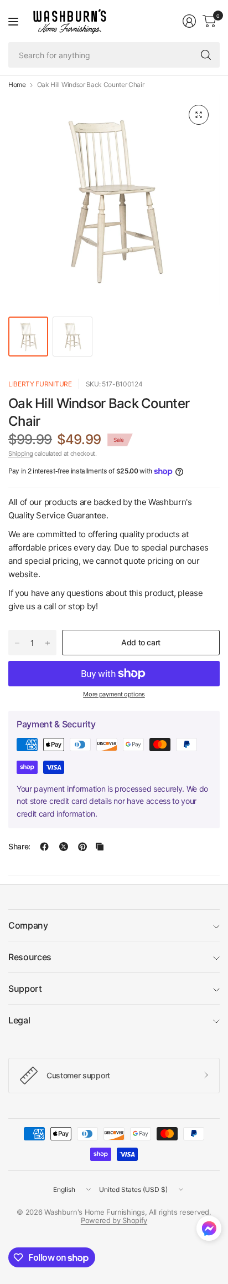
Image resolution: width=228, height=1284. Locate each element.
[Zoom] (199, 115)
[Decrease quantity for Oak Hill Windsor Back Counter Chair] (17, 643)
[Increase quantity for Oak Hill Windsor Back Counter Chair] (47, 643)
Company (28, 925)
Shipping (20, 453)
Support (25, 988)
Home (17, 84)
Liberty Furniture (40, 384)
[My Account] (189, 21)
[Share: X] (63, 846)
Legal (19, 1020)
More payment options (114, 694)
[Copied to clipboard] (99, 846)
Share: (19, 846)
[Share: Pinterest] (82, 846)
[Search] (206, 55)
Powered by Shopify (114, 1220)
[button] (208, 1231)
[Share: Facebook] (44, 846)
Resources (29, 956)
